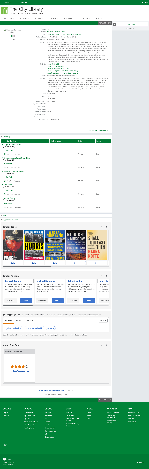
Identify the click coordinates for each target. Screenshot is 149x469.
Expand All (93, 130)
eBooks (47, 434)
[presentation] (13, 245)
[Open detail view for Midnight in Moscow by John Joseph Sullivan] (76, 245)
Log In (146, 2)
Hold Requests (29, 425)
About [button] (85, 18)
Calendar (69, 413)
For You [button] (53, 18)
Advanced (48, 416)
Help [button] (98, 18)
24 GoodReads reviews (20, 371)
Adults (88, 413)
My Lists (27, 419)
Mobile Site (140, 463)
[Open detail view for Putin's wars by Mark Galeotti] (13, 245)
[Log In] (142, 2)
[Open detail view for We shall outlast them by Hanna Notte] (97, 245)
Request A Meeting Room (72, 425)
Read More (10, 300)
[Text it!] (5, 154)
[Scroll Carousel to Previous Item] (102, 227)
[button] (103, 321)
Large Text (24, 3)
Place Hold (131, 24)
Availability (6, 137)
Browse (47, 419)
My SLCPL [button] (8, 18)
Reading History (29, 428)
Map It (5, 215)
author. (56, 32)
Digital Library (50, 428)
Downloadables (50, 431)
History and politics (14, 328)
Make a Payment (113, 413)
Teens (88, 416)
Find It (13, 263)
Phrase (47, 422)
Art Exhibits (70, 416)
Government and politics (34, 328)
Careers (131, 419)
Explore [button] (24, 18)
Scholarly (50, 328)
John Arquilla (75, 281)
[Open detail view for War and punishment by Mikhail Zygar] (55, 245)
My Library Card (29, 416)
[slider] (56, 266)
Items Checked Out (31, 422)
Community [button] (69, 18)
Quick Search (28, 413)
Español (6, 416)
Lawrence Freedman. (64, 34)
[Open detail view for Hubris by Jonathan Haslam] (34, 245)
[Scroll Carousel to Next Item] (106, 227)
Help (5, 445)
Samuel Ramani (13, 281)
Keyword (48, 413)
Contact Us (132, 422)
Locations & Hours (134, 413)
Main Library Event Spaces (72, 420)
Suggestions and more (11, 220)
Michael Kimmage (46, 281)
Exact (47, 425)
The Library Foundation (111, 417)
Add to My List (130, 28)
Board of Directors (134, 416)
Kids (88, 419)
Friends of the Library (112, 422)
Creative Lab (49, 437)
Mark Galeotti (107, 281)
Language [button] (7, 409)
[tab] (8, 320)
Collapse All (103, 130)
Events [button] (38, 18)
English (5, 413)
